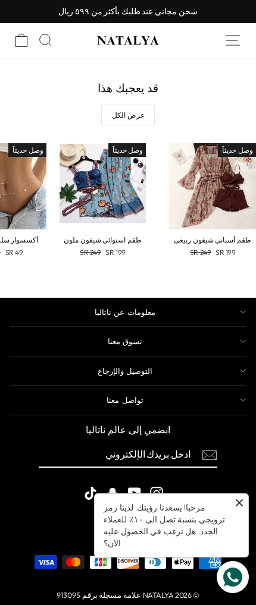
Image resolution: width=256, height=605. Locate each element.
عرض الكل (128, 115)
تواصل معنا (125, 400)
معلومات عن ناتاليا (125, 312)
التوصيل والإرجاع (125, 371)
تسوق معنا (125, 341)
